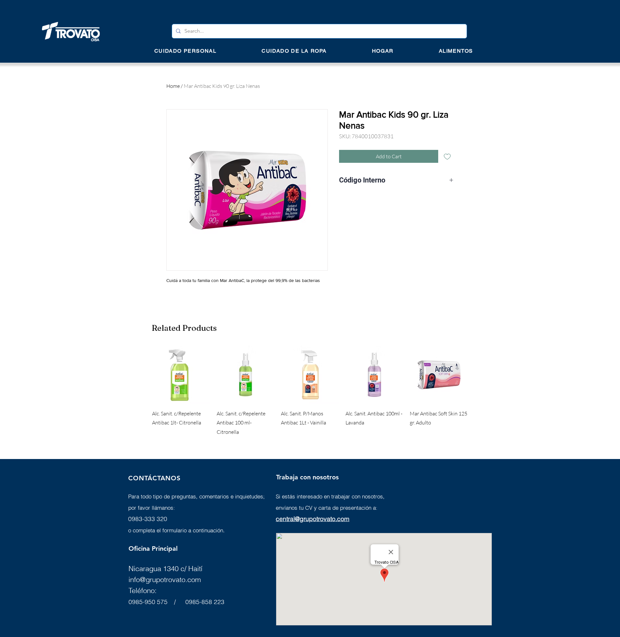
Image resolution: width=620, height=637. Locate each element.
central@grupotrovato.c (308, 519)
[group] (310, 391)
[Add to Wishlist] (447, 156)
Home (173, 86)
